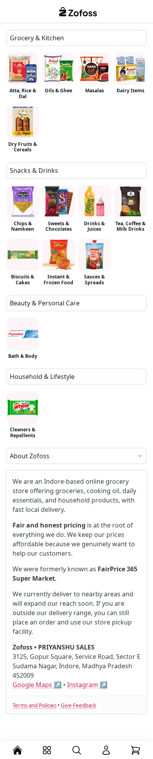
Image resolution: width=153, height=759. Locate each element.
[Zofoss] (78, 11)
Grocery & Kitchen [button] (37, 38)
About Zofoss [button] (29, 456)
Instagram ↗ (87, 684)
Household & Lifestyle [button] (42, 376)
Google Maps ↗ (37, 684)
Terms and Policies (34, 705)
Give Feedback (78, 705)
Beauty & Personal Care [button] (45, 303)
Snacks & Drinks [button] (34, 170)
